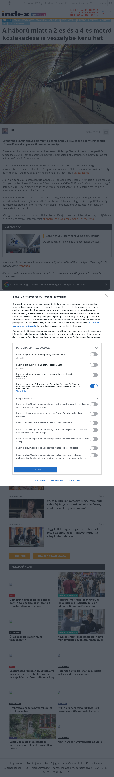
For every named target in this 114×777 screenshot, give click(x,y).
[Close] (108, 297)
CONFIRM (35, 470)
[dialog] (57, 388)
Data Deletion (40, 480)
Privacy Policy (73, 480)
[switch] (94, 354)
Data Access (57, 480)
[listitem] (57, 348)
